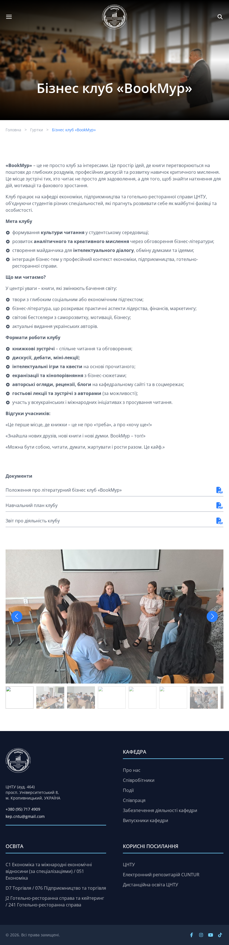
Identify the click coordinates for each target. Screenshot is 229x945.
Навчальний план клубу (32, 505)
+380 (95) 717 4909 (23, 809)
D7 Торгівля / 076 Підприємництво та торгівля (56, 888)
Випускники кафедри (145, 820)
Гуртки (36, 129)
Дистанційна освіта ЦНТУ (150, 885)
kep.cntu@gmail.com (25, 816)
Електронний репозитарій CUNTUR (161, 875)
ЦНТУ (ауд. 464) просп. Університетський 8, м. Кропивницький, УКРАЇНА (33, 792)
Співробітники (138, 780)
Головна (13, 129)
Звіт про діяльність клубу (33, 521)
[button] (212, 616)
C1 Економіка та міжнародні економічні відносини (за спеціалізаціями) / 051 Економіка (49, 871)
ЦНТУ (129, 864)
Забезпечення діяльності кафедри (160, 810)
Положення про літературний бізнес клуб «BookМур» (64, 490)
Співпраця (134, 800)
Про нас (131, 770)
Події (128, 790)
